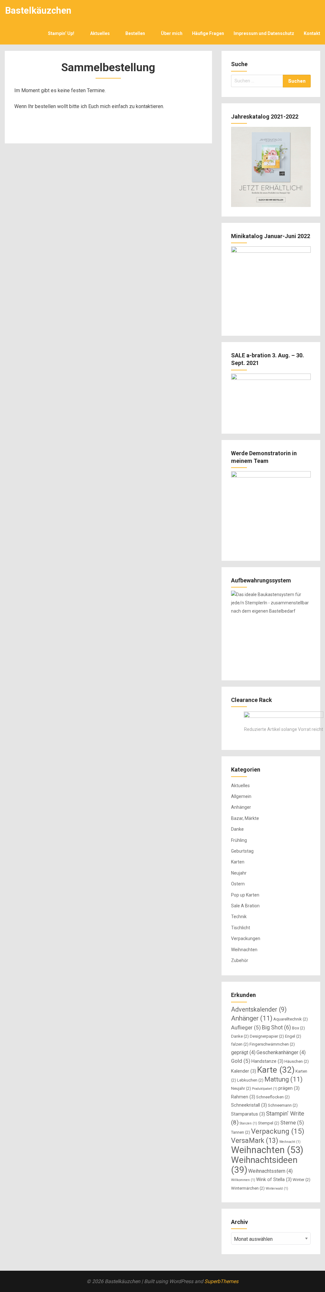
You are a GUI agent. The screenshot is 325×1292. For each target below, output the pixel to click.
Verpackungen (245, 938)
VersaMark (254, 1140)
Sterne (292, 1122)
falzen (240, 1044)
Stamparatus (248, 1114)
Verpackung (277, 1131)
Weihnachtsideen (264, 1165)
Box (298, 1028)
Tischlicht (240, 927)
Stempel (268, 1123)
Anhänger (241, 807)
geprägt (243, 1052)
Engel (293, 1036)
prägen (289, 1088)
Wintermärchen (248, 1188)
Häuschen (296, 1061)
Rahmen (243, 1097)
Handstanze (267, 1061)
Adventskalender (259, 1009)
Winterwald (277, 1188)
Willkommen (243, 1180)
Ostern (238, 883)
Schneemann (283, 1105)
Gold (240, 1061)
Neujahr (239, 873)
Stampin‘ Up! (61, 33)
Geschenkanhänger (281, 1052)
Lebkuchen (250, 1080)
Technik (239, 916)
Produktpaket (264, 1089)
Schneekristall (249, 1105)
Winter (301, 1179)
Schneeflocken (273, 1097)
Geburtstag (242, 851)
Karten (237, 861)
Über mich (171, 33)
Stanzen (248, 1123)
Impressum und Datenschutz (264, 33)
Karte (276, 1070)
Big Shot (276, 1027)
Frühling (239, 840)
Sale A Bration (245, 905)
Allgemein (241, 796)
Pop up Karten (245, 894)
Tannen (240, 1132)
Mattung (283, 1079)
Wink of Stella (274, 1179)
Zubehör (239, 960)
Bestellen (135, 33)
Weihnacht (290, 1142)
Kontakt (312, 33)
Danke (237, 829)
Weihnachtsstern (270, 1171)
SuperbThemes (221, 1281)
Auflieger (246, 1027)
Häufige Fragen (208, 33)
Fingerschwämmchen (272, 1044)
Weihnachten (244, 949)
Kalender (243, 1071)
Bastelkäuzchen (38, 10)
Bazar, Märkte (245, 818)
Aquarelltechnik (290, 1019)
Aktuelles (100, 33)
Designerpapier (267, 1036)
